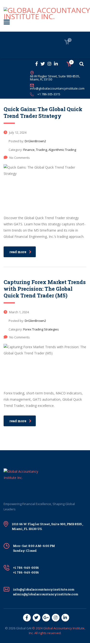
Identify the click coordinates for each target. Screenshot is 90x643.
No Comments (19, 157)
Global (21, 628)
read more (17, 252)
